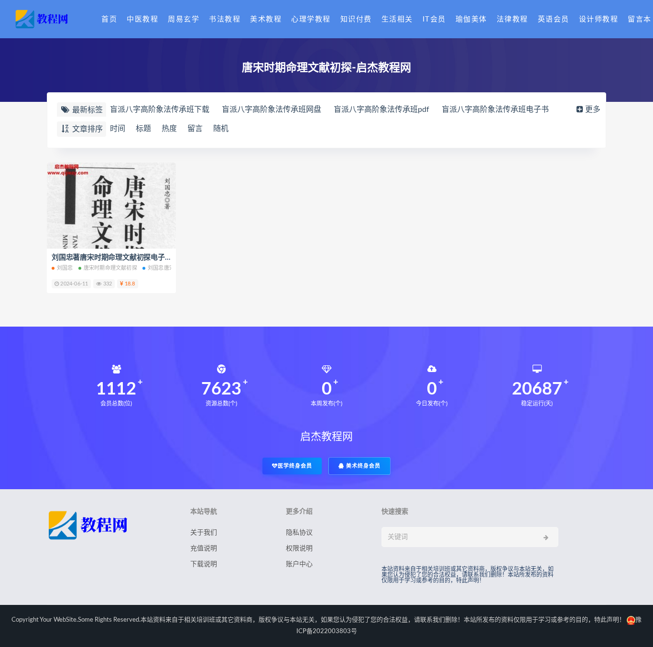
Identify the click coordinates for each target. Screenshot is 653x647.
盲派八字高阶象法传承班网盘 (271, 109)
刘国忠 (65, 268)
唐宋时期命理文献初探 (110, 268)
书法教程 (224, 19)
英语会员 (553, 19)
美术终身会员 (362, 466)
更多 (592, 109)
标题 (143, 128)
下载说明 (203, 564)
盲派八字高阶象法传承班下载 (159, 109)
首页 (109, 19)
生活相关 (397, 19)
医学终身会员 (295, 466)
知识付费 (356, 19)
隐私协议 (299, 532)
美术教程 (266, 19)
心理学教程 (311, 19)
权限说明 (299, 548)
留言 (195, 128)
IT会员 (434, 19)
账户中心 (299, 564)
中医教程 (142, 19)
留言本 (640, 19)
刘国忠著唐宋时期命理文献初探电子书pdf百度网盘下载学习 (145, 257)
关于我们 (203, 532)
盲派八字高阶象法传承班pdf (381, 109)
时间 (117, 128)
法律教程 (512, 19)
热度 (169, 128)
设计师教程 (599, 19)
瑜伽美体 (471, 19)
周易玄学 (183, 19)
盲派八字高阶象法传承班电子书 (495, 109)
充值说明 (203, 548)
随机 (221, 128)
